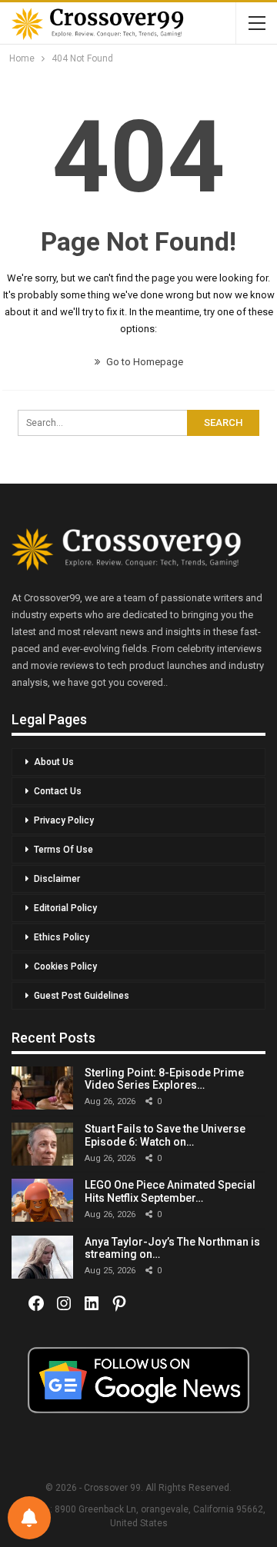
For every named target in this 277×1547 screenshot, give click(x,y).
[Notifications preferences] (29, 1517)
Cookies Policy (65, 966)
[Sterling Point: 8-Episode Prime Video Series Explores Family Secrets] (42, 1088)
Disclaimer (57, 878)
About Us (54, 762)
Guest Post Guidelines (81, 995)
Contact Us (58, 791)
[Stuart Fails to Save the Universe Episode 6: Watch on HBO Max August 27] (42, 1144)
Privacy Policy (64, 820)
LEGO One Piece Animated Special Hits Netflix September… (170, 1191)
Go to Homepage (143, 362)
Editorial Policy (65, 908)
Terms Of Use (63, 849)
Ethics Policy (61, 937)
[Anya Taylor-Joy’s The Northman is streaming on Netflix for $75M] (42, 1257)
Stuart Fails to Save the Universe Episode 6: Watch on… (165, 1135)
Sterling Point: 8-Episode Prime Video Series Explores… (164, 1079)
